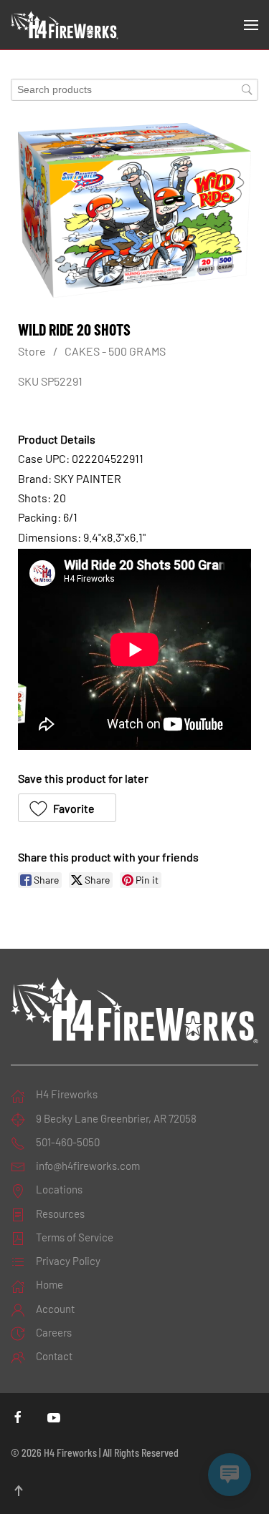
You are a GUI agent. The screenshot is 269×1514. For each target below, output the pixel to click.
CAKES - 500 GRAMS (115, 351)
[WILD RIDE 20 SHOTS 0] (134, 210)
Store (32, 351)
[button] (251, 25)
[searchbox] (134, 90)
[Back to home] (64, 25)
